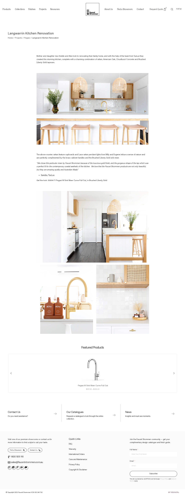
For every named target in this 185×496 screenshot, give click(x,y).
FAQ (70, 444)
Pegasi (27, 38)
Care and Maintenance (78, 460)
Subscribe (153, 474)
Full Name (133, 449)
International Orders (77, 454)
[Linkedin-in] (22, 468)
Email (132, 461)
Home (10, 38)
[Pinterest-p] (18, 468)
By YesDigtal (173, 492)
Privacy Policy (74, 465)
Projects (18, 38)
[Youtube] (26, 468)
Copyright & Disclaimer (78, 470)
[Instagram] (9, 468)
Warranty (72, 449)
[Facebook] (14, 468)
